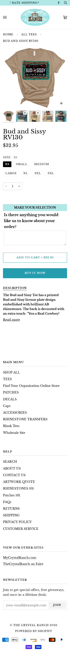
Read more (11, 319)
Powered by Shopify (33, 631)
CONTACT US (14, 475)
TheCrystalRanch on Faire (23, 564)
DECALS (10, 399)
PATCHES (11, 392)
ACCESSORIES (15, 412)
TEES (7, 379)
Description (15, 288)
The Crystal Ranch (31, 625)
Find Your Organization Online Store (31, 386)
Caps (6, 406)
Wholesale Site (14, 433)
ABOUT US (12, 468)
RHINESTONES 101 (18, 488)
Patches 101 (11, 495)
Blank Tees (11, 426)
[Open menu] (8, 17)
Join (57, 605)
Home (8, 34)
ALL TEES (29, 34)
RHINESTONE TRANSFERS (25, 419)
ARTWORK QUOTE (19, 482)
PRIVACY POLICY (17, 522)
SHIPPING (11, 515)
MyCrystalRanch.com (19, 557)
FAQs (7, 502)
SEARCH (10, 461)
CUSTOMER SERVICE (20, 529)
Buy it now (35, 273)
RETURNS (11, 508)
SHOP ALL (11, 372)
